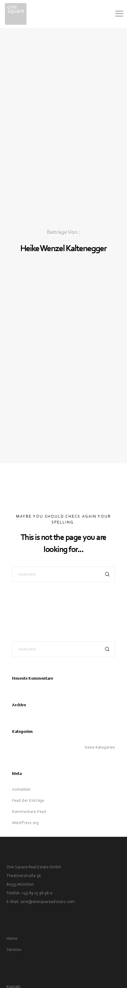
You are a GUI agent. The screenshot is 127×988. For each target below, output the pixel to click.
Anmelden (21, 789)
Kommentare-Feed (29, 811)
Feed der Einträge (28, 800)
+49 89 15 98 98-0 (37, 893)
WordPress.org (25, 822)
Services (13, 949)
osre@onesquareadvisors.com (47, 901)
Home (11, 938)
